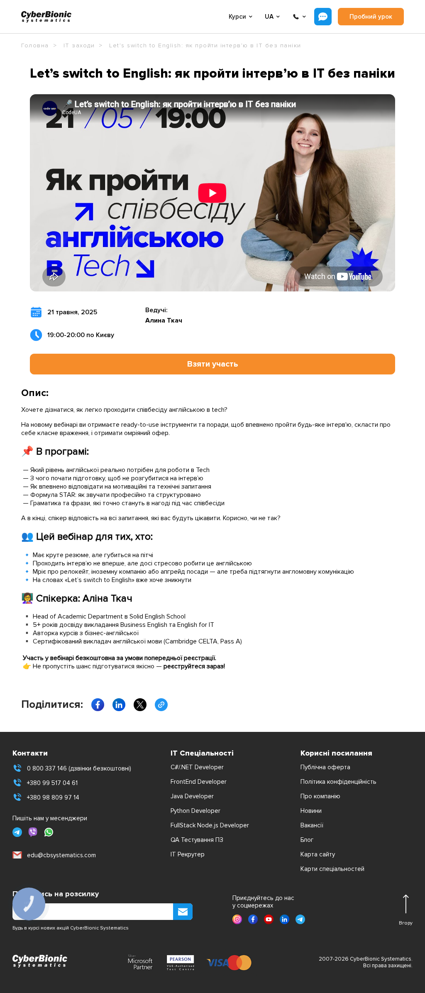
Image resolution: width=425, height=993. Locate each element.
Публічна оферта (325, 767)
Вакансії (311, 825)
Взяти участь (212, 364)
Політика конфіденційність (338, 781)
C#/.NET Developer (197, 767)
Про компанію (320, 796)
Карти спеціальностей (332, 869)
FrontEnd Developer (199, 781)
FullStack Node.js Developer (210, 825)
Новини (311, 810)
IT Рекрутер (188, 854)
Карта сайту (317, 854)
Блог (306, 840)
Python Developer (195, 810)
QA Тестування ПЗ (197, 840)
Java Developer (192, 796)
